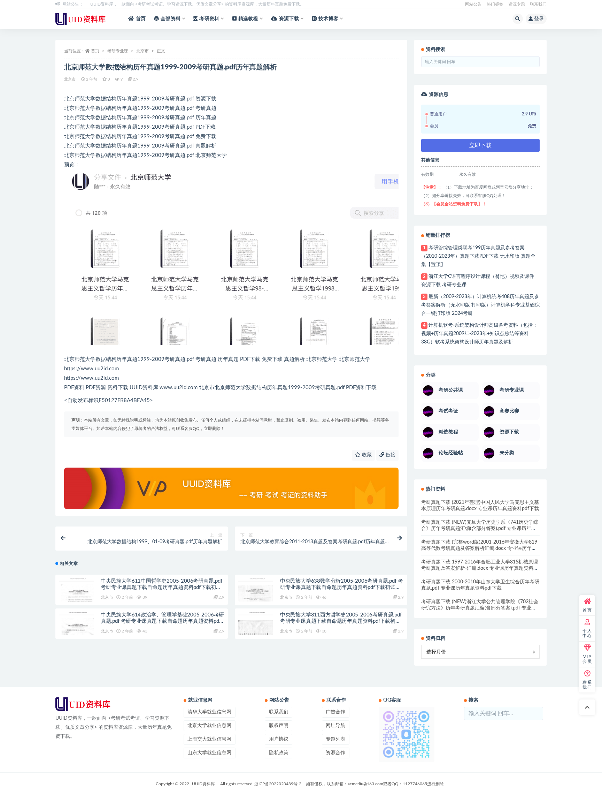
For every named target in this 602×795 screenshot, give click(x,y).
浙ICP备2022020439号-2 (277, 784)
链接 (389, 455)
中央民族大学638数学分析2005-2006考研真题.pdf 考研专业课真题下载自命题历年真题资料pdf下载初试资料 (341, 587)
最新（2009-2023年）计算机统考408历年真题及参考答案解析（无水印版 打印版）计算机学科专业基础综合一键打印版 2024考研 (480, 305)
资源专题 (516, 4)
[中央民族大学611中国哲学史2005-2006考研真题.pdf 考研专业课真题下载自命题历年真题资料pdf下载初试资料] (76, 596)
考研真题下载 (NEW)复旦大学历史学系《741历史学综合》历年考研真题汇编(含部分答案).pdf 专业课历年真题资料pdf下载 (479, 528)
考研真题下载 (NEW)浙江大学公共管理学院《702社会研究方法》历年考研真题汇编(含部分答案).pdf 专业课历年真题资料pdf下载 (479, 608)
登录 (539, 18)
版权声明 (278, 725)
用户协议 (278, 739)
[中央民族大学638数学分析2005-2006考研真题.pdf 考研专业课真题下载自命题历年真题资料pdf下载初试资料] (255, 596)
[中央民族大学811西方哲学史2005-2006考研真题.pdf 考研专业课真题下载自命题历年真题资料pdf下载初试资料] (255, 630)
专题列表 (335, 739)
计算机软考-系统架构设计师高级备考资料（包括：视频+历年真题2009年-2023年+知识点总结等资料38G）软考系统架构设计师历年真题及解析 (479, 333)
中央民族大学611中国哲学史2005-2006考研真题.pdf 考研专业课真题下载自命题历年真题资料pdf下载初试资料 (161, 587)
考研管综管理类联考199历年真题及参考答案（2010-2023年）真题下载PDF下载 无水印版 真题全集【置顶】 (478, 256)
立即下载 (480, 145)
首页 (141, 18)
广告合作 (335, 712)
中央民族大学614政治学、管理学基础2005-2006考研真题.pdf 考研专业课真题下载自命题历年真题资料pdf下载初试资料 (162, 621)
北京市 (142, 51)
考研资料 (209, 18)
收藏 (366, 455)
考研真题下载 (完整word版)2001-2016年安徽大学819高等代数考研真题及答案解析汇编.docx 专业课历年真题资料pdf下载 (479, 548)
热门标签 (495, 4)
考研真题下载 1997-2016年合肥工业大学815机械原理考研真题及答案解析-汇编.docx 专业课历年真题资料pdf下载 (479, 568)
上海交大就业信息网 (209, 739)
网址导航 (335, 725)
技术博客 (328, 18)
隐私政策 (278, 752)
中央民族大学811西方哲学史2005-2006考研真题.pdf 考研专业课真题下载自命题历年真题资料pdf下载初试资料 (341, 621)
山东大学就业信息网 (209, 752)
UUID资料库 (203, 784)
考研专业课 (117, 51)
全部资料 (170, 18)
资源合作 (335, 752)
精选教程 (248, 18)
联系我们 (538, 4)
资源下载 (289, 18)
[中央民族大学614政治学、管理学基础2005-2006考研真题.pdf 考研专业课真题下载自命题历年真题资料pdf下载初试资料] (76, 630)
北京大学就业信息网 (209, 725)
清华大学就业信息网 (209, 712)
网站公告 (473, 4)
